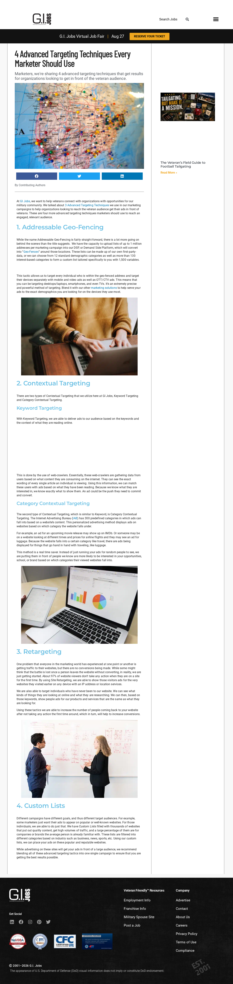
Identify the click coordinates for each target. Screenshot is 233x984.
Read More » (169, 172)
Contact (182, 909)
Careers (181, 925)
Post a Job (132, 925)
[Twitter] (48, 921)
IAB (75, 518)
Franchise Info (135, 909)
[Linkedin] (11, 921)
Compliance (185, 950)
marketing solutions (104, 288)
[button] (187, 19)
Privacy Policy (186, 934)
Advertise (183, 900)
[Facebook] (20, 921)
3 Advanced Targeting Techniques (87, 205)
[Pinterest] (39, 921)
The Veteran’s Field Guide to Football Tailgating (183, 165)
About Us (183, 917)
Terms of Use (186, 942)
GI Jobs (25, 201)
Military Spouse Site (139, 917)
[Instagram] (30, 921)
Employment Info (137, 900)
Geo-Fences (31, 251)
